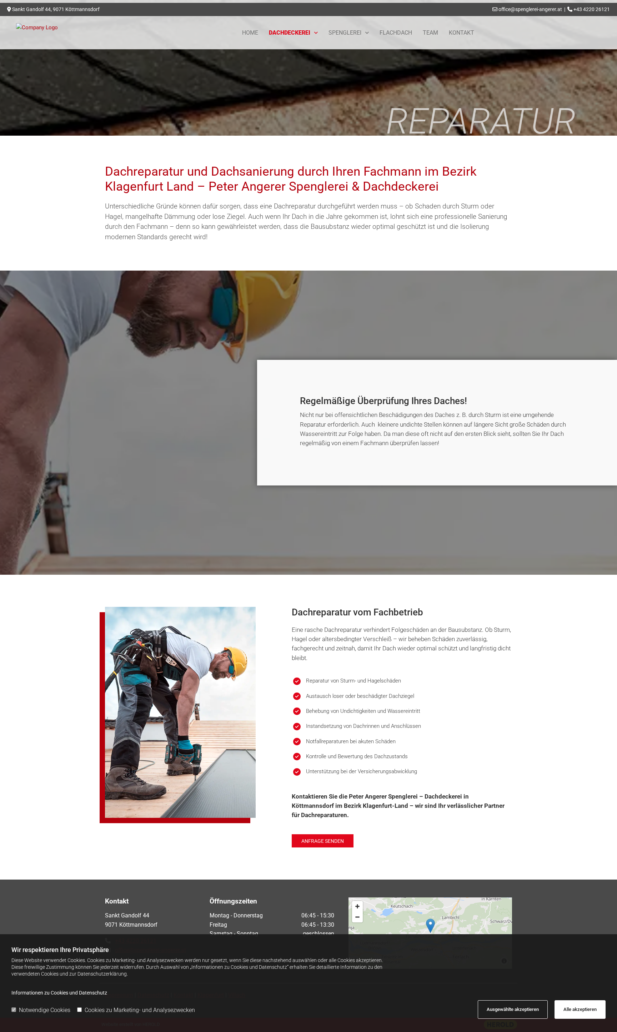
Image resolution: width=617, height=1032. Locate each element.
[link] (293, 33)
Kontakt (461, 32)
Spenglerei (344, 32)
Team (430, 32)
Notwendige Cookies (44, 1010)
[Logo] (60, 27)
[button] (322, 841)
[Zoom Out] (357, 917)
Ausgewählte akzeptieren (513, 1009)
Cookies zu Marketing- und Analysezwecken (140, 1010)
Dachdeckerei (289, 32)
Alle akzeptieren (580, 1009)
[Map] (430, 933)
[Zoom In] (357, 906)
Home (250, 32)
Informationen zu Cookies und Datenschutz (59, 993)
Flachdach (396, 32)
